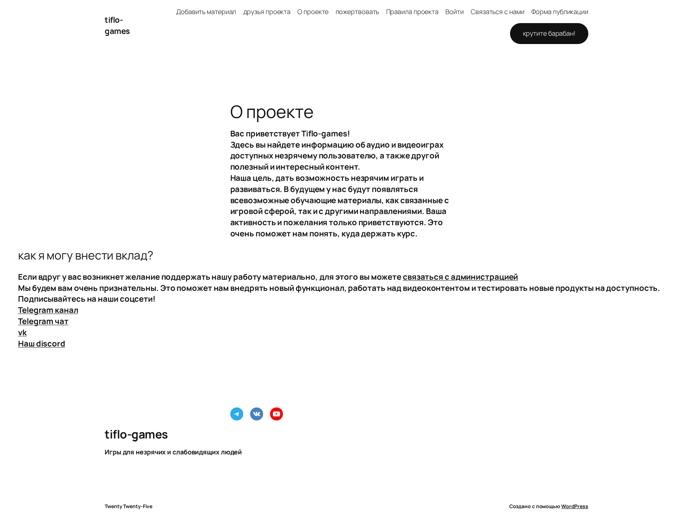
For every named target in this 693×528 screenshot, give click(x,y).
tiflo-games (117, 25)
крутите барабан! (549, 33)
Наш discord (41, 343)
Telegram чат (43, 321)
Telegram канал (48, 310)
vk (22, 332)
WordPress (574, 506)
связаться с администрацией (460, 276)
